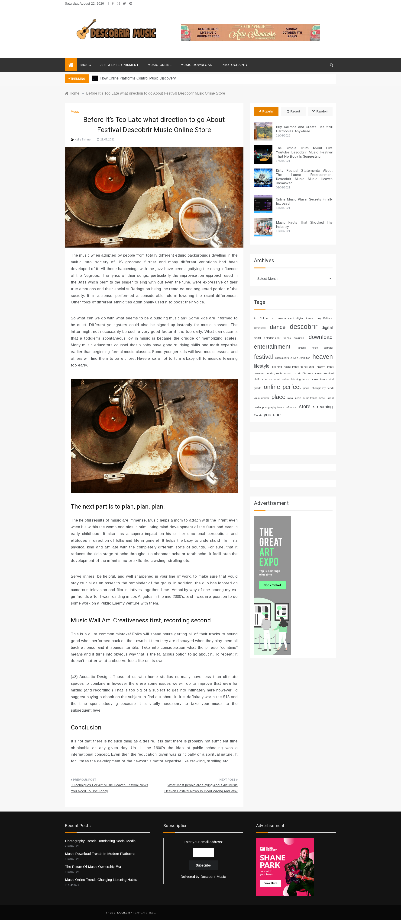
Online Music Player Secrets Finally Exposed (304, 201)
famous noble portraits (315, 347)
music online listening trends (292, 379)
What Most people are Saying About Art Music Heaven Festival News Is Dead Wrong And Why (201, 788)
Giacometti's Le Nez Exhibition (292, 358)
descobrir (303, 326)
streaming (323, 406)
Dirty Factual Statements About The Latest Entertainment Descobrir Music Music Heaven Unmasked (304, 177)
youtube (272, 414)
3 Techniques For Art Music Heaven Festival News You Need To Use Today (109, 788)
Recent (295, 111)
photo (306, 388)
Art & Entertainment (119, 65)
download (321, 337)
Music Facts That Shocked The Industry (304, 224)
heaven (322, 356)
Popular (267, 111)
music (288, 373)
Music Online (160, 65)
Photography (235, 65)
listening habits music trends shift (293, 366)
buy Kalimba (325, 318)
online (272, 387)
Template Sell (144, 912)
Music (86, 65)
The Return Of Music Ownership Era (93, 867)
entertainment (272, 346)
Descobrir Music (213, 877)
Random (322, 111)
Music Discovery (303, 373)
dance (278, 327)
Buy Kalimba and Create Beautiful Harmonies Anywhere (304, 129)
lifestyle (261, 366)
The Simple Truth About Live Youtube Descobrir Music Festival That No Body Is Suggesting (304, 152)
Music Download (196, 65)
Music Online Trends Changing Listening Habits (101, 880)
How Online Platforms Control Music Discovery (137, 78)
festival (263, 356)
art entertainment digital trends (292, 318)
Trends (258, 415)
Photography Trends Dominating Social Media (100, 841)
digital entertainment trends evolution (279, 338)
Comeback (260, 328)
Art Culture (261, 318)
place (278, 397)
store (304, 406)
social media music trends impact (306, 398)
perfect (291, 387)
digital (327, 327)
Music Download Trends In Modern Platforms (100, 854)
